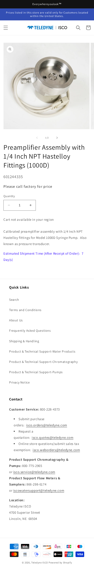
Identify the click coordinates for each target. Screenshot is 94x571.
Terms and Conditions (25, 310)
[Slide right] (57, 138)
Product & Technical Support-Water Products (42, 351)
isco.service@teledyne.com (34, 472)
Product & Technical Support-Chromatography (43, 362)
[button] (6, 28)
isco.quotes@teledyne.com (52, 437)
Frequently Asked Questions (30, 330)
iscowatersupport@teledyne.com (38, 490)
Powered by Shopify (60, 562)
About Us (16, 320)
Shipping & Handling (24, 341)
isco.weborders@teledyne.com (56, 450)
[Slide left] (37, 138)
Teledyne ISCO (39, 562)
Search (14, 300)
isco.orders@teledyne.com (46, 425)
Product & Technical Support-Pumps (36, 372)
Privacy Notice (19, 382)
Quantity (9, 196)
